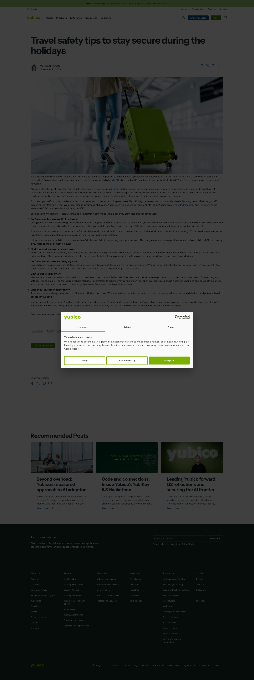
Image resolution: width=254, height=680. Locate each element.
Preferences (125, 360)
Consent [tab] (82, 327)
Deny (84, 360)
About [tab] (171, 327)
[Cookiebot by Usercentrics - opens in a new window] (177, 317)
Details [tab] (127, 327)
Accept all (169, 360)
